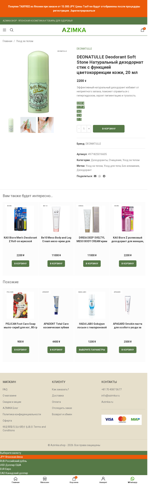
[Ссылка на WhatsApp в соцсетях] (99, 176)
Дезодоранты (99, 160)
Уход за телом (24, 41)
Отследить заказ (62, 408)
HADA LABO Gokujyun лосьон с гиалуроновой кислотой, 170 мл (92, 327)
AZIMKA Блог (10, 408)
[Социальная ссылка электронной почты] (95, 176)
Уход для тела (112, 165)
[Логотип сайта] (74, 29)
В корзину (109, 128)
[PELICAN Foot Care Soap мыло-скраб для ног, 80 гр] (20, 305)
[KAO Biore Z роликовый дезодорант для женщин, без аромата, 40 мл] (127, 219)
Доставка (58, 395)
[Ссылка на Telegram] (104, 176)
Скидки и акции (12, 401)
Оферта (7, 420)
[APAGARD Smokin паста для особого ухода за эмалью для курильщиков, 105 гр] (127, 305)
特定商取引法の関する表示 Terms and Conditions (24, 428)
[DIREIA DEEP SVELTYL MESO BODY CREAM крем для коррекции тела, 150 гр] (92, 219)
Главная (7, 41)
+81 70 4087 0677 (111, 389)
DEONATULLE (84, 48)
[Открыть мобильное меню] (4, 30)
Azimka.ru (107, 401)
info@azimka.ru (110, 395)
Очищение (115, 160)
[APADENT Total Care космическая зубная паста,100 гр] (56, 305)
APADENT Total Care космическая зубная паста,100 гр (56, 327)
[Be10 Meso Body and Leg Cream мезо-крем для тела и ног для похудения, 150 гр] (56, 219)
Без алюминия (130, 165)
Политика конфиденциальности (22, 414)
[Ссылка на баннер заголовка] (74, 8)
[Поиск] (11, 30)
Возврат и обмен (62, 414)
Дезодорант (84, 170)
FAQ (5, 389)
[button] (20, 263)
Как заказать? (60, 389)
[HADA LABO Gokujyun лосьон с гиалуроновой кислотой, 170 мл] (92, 305)
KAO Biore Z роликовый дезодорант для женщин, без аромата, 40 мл (127, 241)
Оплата (56, 401)
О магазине (9, 395)
